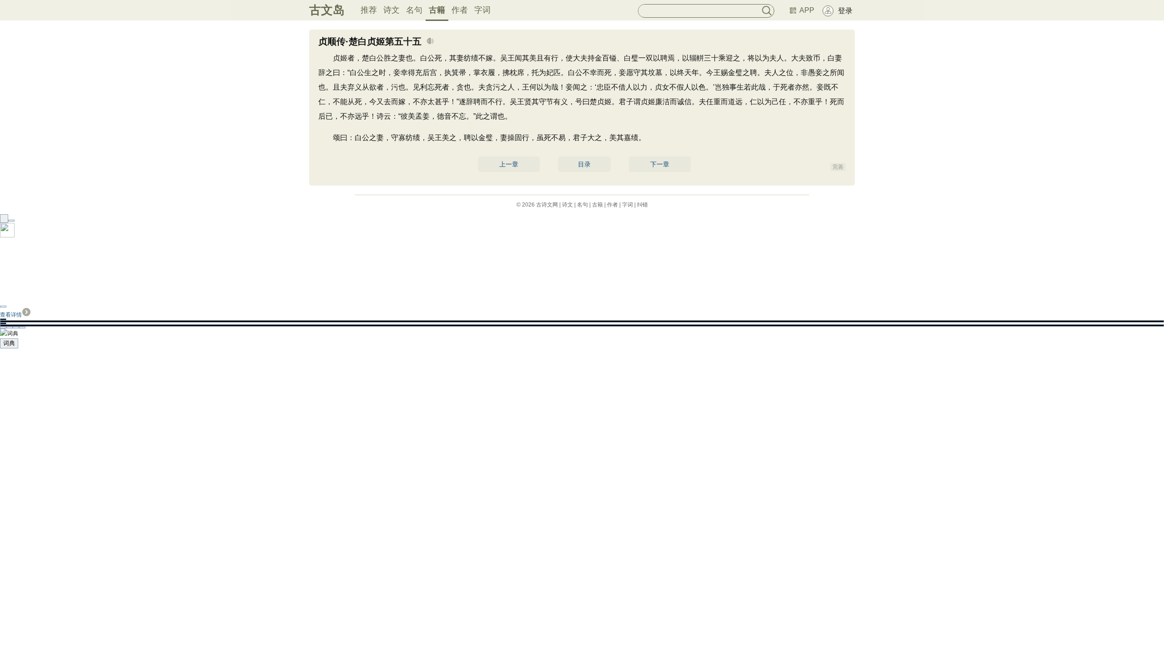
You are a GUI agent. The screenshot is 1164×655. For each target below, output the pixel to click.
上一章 (508, 164)
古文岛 (327, 10)
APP (806, 10)
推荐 (369, 10)
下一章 (659, 164)
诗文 (391, 10)
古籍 (437, 10)
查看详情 (11, 315)
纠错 (642, 205)
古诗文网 (547, 205)
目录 (584, 164)
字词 (482, 10)
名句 (414, 10)
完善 (838, 167)
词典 (9, 343)
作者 (460, 10)
